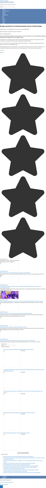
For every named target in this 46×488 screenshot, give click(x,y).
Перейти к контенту (4, 0)
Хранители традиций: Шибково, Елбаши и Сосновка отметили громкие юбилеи (19, 467)
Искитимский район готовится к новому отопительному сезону (13, 326)
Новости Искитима (5, 10)
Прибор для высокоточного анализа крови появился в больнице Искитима (16, 313)
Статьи (3, 21)
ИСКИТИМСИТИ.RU (7, 2)
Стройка (3, 13)
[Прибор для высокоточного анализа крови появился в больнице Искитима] (11, 422)
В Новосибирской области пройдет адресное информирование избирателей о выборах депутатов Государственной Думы (24, 370)
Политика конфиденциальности (6, 482)
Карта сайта (4, 476)
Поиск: (1, 6)
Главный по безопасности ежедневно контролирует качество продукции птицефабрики (21, 472)
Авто (3, 16)
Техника (3, 12)
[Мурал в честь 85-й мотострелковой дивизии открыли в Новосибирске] (11, 358)
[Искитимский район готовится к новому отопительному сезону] (11, 442)
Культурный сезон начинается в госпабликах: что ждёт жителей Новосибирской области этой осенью (21, 301)
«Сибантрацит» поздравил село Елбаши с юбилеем (14, 468)
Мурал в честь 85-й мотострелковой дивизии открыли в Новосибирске (15, 272)
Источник (2, 50)
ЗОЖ (3, 17)
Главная (3, 9)
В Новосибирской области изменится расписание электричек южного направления (17, 340)
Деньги (3, 20)
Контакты (4, 477)
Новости (16, 29)
